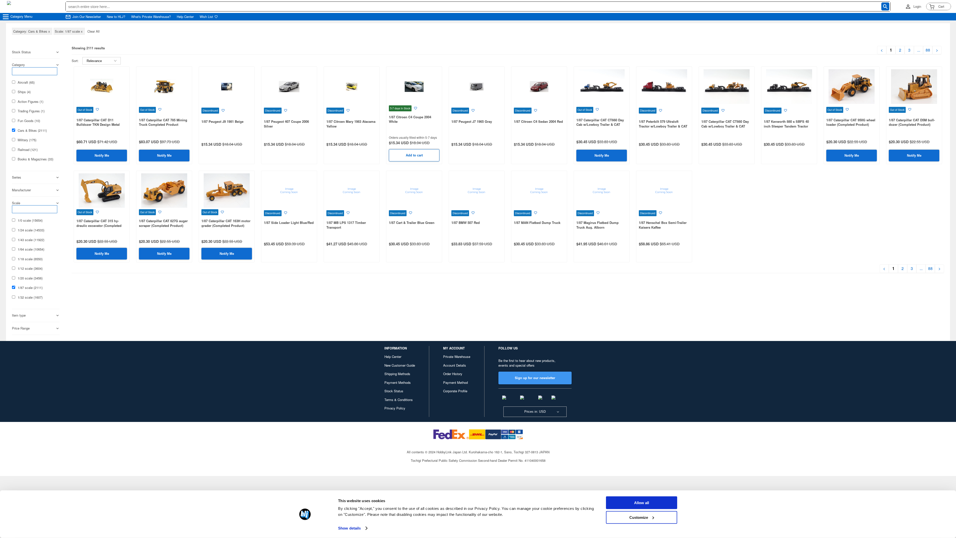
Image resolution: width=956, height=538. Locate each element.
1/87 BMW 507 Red (465, 222)
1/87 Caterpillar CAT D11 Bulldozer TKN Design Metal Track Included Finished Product (101, 125)
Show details (349, 528)
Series (16, 177)
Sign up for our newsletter (535, 377)
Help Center (185, 16)
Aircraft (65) (26, 82)
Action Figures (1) (30, 101)
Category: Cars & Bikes (32, 31)
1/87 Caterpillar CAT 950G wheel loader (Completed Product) (850, 122)
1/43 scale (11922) (31, 240)
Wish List (206, 16)
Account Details (454, 365)
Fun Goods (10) (29, 121)
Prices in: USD (535, 411)
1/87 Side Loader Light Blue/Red (289, 222)
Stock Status (393, 391)
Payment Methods (397, 382)
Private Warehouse (456, 356)
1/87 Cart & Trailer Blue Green (411, 222)
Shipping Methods (397, 373)
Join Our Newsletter (86, 16)
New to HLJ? (116, 16)
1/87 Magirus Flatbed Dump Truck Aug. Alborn (597, 225)
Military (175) (27, 140)
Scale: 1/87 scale (69, 31)
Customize (638, 517)
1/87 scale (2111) (30, 287)
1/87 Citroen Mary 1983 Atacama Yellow (350, 124)
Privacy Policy (394, 408)
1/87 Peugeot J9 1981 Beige (222, 121)
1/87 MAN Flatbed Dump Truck (537, 222)
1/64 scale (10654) (31, 249)
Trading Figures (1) (31, 111)
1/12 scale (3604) (30, 268)
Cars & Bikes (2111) (32, 130)
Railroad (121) (28, 149)
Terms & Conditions (398, 399)
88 (928, 50)
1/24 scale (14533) (31, 230)
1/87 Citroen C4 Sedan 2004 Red (538, 121)
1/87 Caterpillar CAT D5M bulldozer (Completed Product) (912, 122)
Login (917, 6)
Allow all (641, 503)
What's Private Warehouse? (151, 16)
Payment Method (455, 382)
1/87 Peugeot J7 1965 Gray (471, 121)
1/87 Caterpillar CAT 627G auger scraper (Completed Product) (163, 223)
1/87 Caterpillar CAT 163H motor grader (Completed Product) (225, 223)
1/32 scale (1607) (30, 297)
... (918, 50)
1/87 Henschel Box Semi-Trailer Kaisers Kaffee (663, 225)
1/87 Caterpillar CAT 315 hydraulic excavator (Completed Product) (98, 225)
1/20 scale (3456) (30, 278)
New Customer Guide (399, 365)
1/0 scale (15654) (30, 220)
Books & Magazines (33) (35, 159)
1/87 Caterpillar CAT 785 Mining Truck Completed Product (163, 122)
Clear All (93, 31)
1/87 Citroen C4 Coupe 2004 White (410, 119)
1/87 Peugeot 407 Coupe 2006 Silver (286, 124)
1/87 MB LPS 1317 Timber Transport (346, 225)
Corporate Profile (455, 391)
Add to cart (414, 155)
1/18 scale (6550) (30, 259)
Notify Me (102, 155)
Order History (452, 373)
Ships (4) (24, 92)
